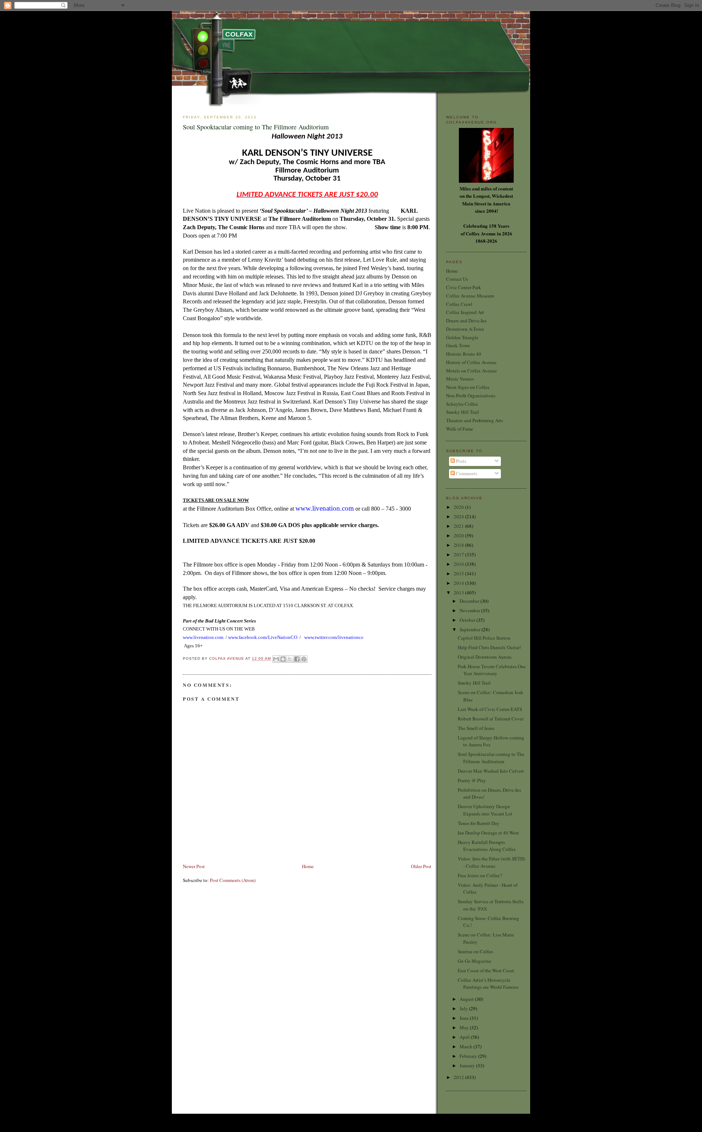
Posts (460, 461)
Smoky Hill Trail (462, 412)
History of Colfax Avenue (471, 362)
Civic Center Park (463, 287)
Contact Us (457, 279)
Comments (466, 473)
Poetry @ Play (472, 780)
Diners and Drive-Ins (466, 320)
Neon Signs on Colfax (468, 387)
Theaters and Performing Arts (474, 420)
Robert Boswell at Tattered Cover (491, 718)
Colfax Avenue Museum (470, 295)
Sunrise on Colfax (475, 951)
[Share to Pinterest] (303, 659)
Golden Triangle (462, 337)
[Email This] (276, 659)
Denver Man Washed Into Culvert (491, 771)
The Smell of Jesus (476, 728)
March (466, 1046)
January (468, 1065)
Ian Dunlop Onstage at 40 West (488, 832)
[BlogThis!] (283, 659)
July (464, 1008)
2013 (459, 592)
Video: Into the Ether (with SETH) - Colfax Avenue (491, 862)
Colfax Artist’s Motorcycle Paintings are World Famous (488, 984)
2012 (459, 1077)
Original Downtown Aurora (485, 657)
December (470, 601)
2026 (459, 507)
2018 (459, 545)
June (465, 1018)
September (471, 629)
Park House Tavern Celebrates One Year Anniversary (492, 670)
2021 (459, 526)
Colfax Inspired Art (465, 312)
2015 (459, 573)
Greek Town (458, 345)
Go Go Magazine (474, 961)
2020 (459, 535)
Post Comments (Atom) (233, 880)
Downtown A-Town (465, 329)
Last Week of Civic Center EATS (490, 709)
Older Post (421, 866)
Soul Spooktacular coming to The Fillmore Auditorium (491, 758)
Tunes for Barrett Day (478, 823)
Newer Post (194, 866)
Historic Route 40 (463, 354)
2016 (459, 564)
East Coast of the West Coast (486, 970)
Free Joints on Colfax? (480, 875)
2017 (459, 554)
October (468, 620)
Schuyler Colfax (462, 404)
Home (308, 866)
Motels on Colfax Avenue (471, 370)
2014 (459, 583)
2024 (459, 516)
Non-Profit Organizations (470, 395)
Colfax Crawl (459, 304)
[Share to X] (290, 659)
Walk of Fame (459, 428)
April (465, 1037)
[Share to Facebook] (297, 659)
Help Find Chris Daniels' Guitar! (489, 647)
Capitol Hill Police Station (484, 638)
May (465, 1027)
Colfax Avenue (227, 659)
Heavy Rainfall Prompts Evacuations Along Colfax (487, 846)
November (470, 610)
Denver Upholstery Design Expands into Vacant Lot (485, 810)
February (469, 1056)
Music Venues (460, 378)
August (467, 999)
